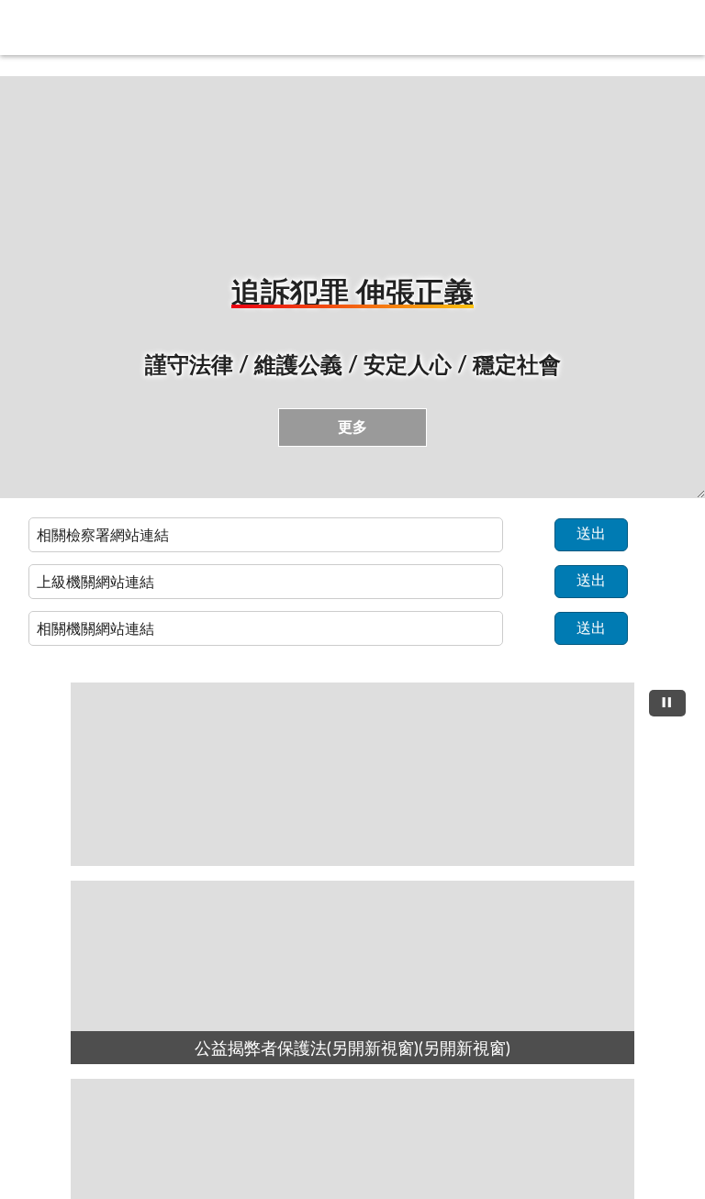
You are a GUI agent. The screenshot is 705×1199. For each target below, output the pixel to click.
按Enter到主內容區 (68, 14)
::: (9, 69)
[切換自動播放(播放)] (667, 703)
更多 (352, 427)
